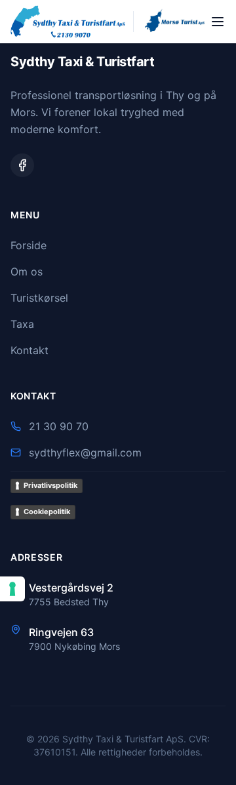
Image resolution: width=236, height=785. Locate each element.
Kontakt (29, 350)
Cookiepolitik (47, 511)
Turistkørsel (39, 297)
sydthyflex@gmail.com (85, 452)
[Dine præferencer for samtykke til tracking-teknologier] (12, 588)
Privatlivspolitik (50, 485)
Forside (28, 245)
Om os (26, 271)
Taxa (22, 324)
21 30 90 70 (58, 426)
